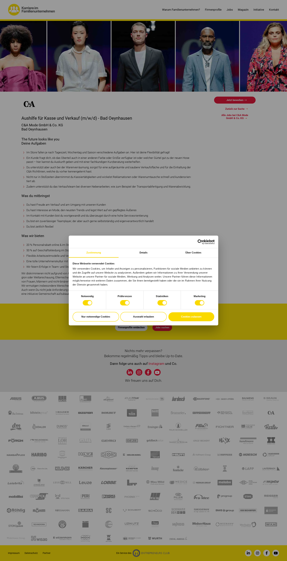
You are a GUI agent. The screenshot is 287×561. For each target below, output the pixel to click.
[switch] (125, 303)
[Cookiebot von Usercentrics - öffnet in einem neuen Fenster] (200, 241)
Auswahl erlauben (143, 316)
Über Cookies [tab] (193, 252)
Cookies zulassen (191, 316)
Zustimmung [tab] (93, 252)
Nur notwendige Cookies (95, 316)
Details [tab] (144, 252)
